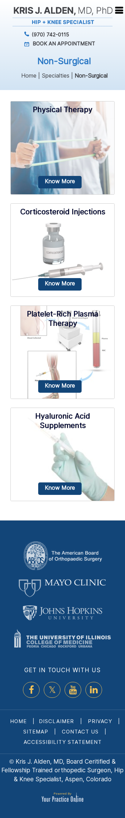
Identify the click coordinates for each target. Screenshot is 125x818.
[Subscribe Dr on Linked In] (93, 690)
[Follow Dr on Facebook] (31, 690)
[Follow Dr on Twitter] (52, 690)
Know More (60, 181)
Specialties (55, 75)
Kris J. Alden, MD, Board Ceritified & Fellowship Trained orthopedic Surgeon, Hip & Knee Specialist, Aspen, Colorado (62, 770)
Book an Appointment (64, 43)
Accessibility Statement (63, 742)
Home (28, 75)
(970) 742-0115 (50, 34)
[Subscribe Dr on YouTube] (73, 690)
